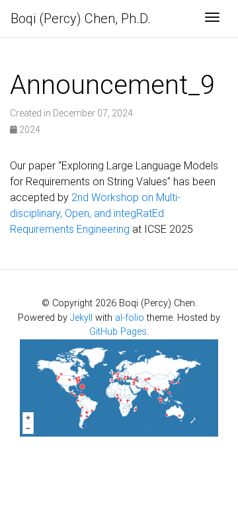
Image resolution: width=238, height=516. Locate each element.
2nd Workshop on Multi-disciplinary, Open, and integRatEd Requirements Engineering (95, 213)
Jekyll (81, 317)
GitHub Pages (118, 331)
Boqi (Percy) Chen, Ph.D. (81, 18)
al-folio (129, 317)
